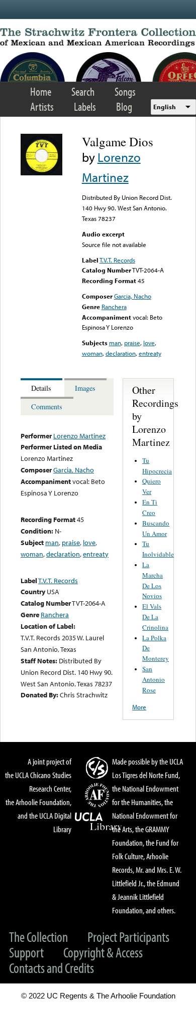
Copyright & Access (103, 952)
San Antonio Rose (153, 679)
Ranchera (114, 307)
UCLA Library (98, 822)
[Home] (98, 37)
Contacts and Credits (51, 967)
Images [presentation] (85, 388)
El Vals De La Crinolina (155, 617)
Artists (42, 106)
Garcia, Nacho (132, 296)
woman (92, 353)
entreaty (150, 353)
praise (132, 343)
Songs (125, 91)
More (139, 707)
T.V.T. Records (117, 260)
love (149, 343)
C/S (98, 767)
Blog (124, 106)
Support (26, 952)
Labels (85, 106)
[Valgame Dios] (41, 173)
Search (82, 91)
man (115, 343)
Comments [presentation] (46, 406)
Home (40, 91)
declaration (121, 353)
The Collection (38, 936)
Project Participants (128, 936)
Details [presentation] (41, 388)
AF (98, 795)
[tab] (42, 387)
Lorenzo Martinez (79, 435)
